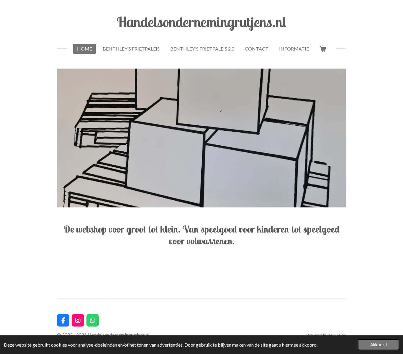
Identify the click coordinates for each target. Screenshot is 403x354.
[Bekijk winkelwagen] (323, 49)
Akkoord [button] (378, 344)
